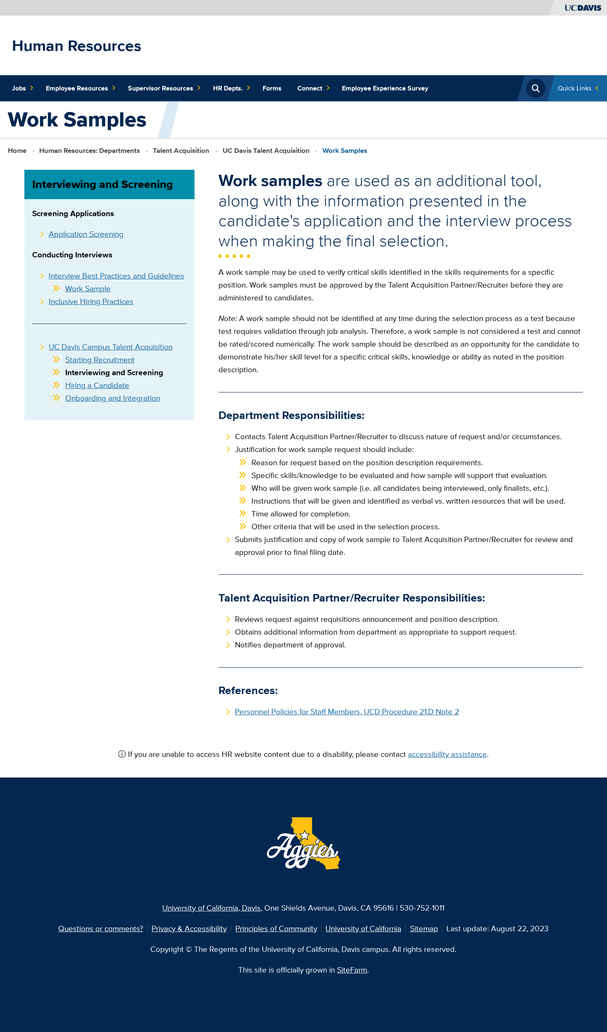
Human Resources (76, 45)
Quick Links (574, 88)
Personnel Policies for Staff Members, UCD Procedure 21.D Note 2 (347, 711)
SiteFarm (352, 969)
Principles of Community (276, 928)
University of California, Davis (211, 907)
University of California (363, 928)
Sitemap (424, 928)
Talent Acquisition (181, 150)
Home (17, 150)
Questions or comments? (100, 928)
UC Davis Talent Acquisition (266, 150)
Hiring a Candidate (97, 385)
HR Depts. (228, 88)
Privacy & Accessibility (189, 928)
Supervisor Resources (160, 88)
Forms (272, 88)
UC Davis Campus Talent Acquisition (111, 346)
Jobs (19, 88)
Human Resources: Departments (89, 150)
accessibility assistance (447, 754)
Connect (309, 88)
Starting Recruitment (100, 359)
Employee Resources (77, 88)
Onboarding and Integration (112, 398)
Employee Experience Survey (385, 88)
